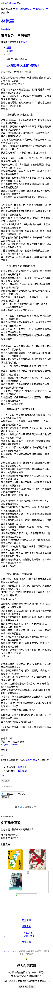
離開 (32, 987)
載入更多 (5, 781)
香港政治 (22, 771)
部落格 (10, 51)
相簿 (9, 47)
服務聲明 (29, 954)
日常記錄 (23, 42)
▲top (3, 775)
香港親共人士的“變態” (23, 65)
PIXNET (13, 951)
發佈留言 (5, 797)
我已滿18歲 (23, 987)
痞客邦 (29, 760)
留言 (35, 760)
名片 (9, 54)
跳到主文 (5, 28)
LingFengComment (9, 744)
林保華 (7, 21)
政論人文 (22, 767)
